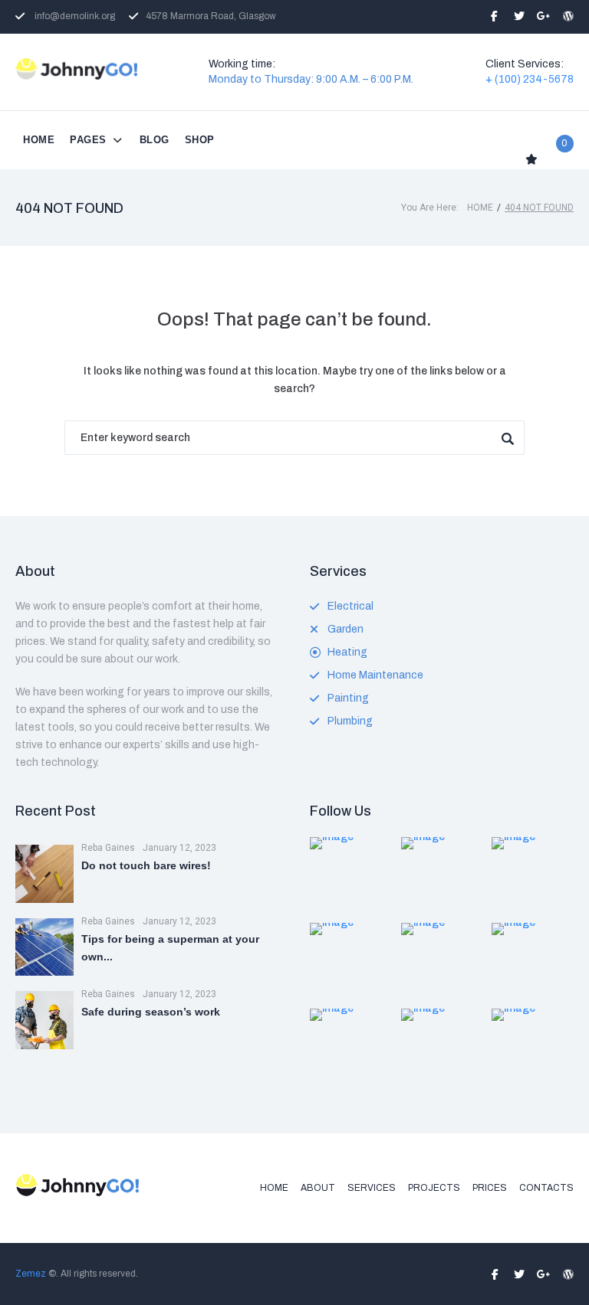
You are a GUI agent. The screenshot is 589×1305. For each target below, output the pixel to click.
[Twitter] (519, 16)
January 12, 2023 (179, 847)
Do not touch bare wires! (146, 865)
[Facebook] (494, 16)
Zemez (30, 1273)
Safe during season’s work (150, 1012)
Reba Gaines (108, 847)
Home (480, 207)
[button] (97, 140)
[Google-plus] (543, 16)
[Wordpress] (568, 16)
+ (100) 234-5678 (529, 79)
